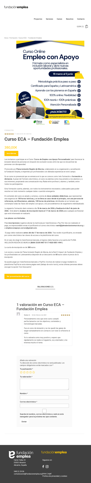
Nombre (24, 393)
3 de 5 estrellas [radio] (27, 372)
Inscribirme (11, 153)
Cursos (59, 19)
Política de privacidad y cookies (54, 476)
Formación (13, 38)
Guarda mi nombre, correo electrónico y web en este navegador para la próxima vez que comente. (42, 415)
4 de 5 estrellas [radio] (30, 372)
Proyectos (38, 19)
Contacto (81, 19)
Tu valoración (26, 377)
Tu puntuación (26, 369)
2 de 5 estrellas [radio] (24, 372)
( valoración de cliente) (22, 134)
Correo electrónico (28, 402)
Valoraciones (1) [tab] (45, 287)
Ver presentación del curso (18, 276)
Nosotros (69, 19)
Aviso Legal (46, 474)
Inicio (6, 38)
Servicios (49, 19)
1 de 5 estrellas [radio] (21, 372)
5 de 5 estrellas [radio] (33, 372)
